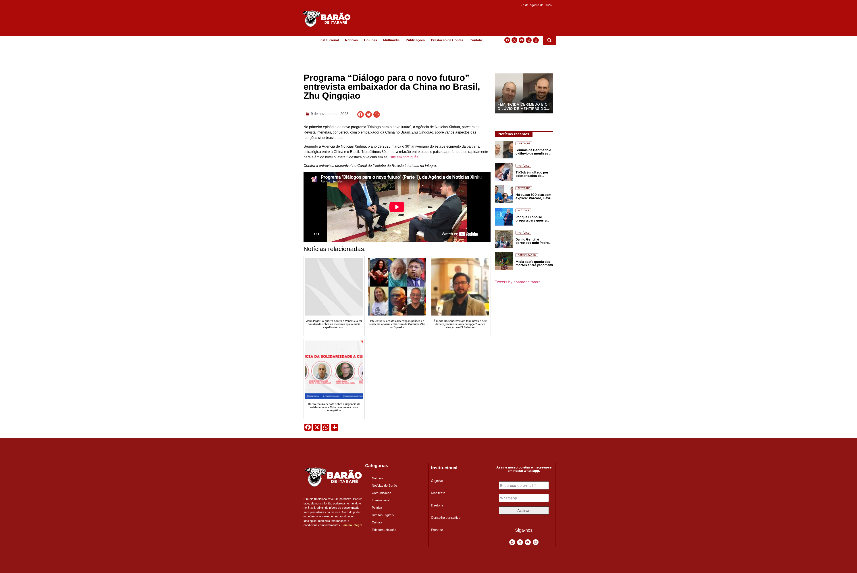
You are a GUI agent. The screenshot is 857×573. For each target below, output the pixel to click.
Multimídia (391, 40)
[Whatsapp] (536, 40)
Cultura (377, 522)
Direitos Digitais (383, 515)
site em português (404, 157)
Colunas (370, 40)
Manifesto (438, 493)
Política (377, 507)
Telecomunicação (384, 529)
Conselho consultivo (445, 517)
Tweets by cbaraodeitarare (518, 282)
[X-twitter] (514, 40)
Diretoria (437, 505)
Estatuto (437, 530)
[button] (549, 40)
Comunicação (381, 493)
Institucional (329, 40)
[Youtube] (521, 40)
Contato (476, 40)
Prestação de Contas (447, 40)
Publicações (415, 40)
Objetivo (437, 481)
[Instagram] (529, 40)
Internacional (381, 500)
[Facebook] (507, 40)
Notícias (351, 40)
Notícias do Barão (384, 485)
